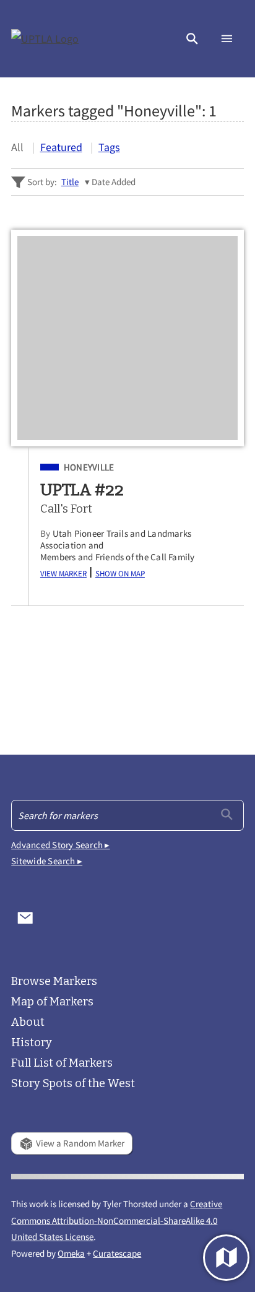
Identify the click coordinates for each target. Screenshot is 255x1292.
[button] (192, 38)
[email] (25, 918)
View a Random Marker (80, 1143)
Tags (109, 147)
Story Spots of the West (73, 1083)
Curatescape (117, 1253)
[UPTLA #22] (127, 338)
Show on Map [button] (120, 572)
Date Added (114, 182)
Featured (61, 147)
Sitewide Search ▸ (46, 861)
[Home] (45, 38)
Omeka (71, 1253)
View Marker (63, 572)
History (31, 1042)
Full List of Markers (62, 1063)
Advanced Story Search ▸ (60, 845)
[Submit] (227, 814)
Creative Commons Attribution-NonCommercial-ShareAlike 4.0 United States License (116, 1220)
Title (70, 182)
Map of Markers (52, 1001)
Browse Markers (54, 981)
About (28, 1022)
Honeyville (89, 467)
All (17, 147)
